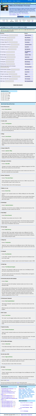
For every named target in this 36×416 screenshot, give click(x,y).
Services (18, 1)
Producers (21, 394)
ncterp (4, 21)
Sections (9, 1)
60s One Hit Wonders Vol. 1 (7, 405)
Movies (29, 388)
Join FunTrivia (10, 3)
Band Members (32, 392)
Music (26, 388)
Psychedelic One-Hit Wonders (7, 388)
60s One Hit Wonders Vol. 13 (7, 402)
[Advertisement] (18, 24)
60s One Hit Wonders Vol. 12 (7, 391)
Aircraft (29, 393)
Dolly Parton (24, 395)
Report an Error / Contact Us (26, 414)
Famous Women (25, 392)
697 (32, 21)
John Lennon (25, 394)
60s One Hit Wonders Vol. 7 (7, 403)
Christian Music (29, 389)
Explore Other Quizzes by (26, 402)
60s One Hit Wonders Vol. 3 (7, 397)
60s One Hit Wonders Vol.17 (7, 401)
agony (18, 382)
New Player (30, 0)
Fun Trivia (4, 1)
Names (20, 392)
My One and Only (5, 390)
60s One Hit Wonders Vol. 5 (7, 395)
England (23, 389)
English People (21, 393)
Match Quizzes (21, 388)
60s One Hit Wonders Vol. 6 (7, 406)
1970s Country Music (26, 396)
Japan (26, 393)
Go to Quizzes (26, 405)
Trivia (14, 1)
